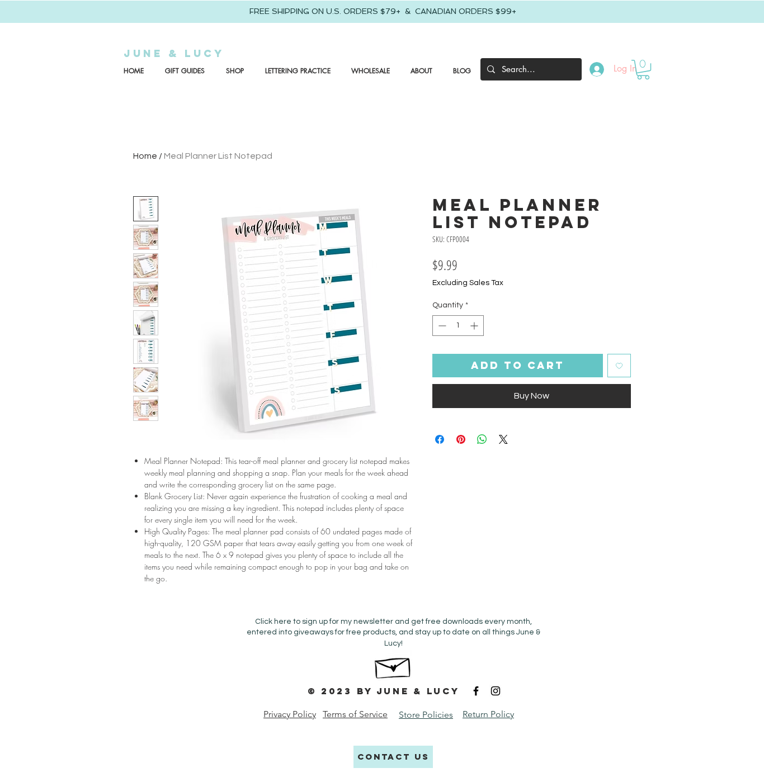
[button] (182, 71)
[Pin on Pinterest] (461, 439)
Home (145, 155)
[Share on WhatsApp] (482, 439)
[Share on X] (503, 439)
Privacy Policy (289, 714)
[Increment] (475, 325)
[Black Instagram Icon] (495, 691)
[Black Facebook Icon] (476, 691)
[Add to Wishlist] (619, 365)
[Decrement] (441, 325)
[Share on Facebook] (439, 439)
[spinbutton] (458, 325)
